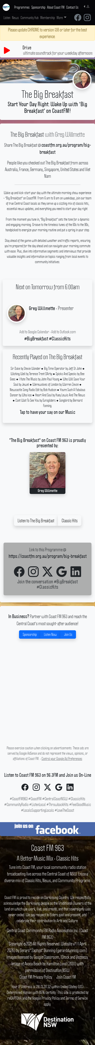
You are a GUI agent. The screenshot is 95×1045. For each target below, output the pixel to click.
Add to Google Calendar (34, 331)
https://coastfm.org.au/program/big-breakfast (48, 557)
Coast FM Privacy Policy (35, 976)
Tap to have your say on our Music (47, 413)
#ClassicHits (47, 587)
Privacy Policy (51, 998)
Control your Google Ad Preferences (62, 758)
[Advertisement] (47, 696)
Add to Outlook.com (63, 331)
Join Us (68, 634)
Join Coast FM (66, 976)
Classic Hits (70, 520)
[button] (87, 6)
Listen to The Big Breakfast (36, 520)
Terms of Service (77, 998)
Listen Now (50, 634)
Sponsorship (30, 634)
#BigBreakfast (66, 582)
